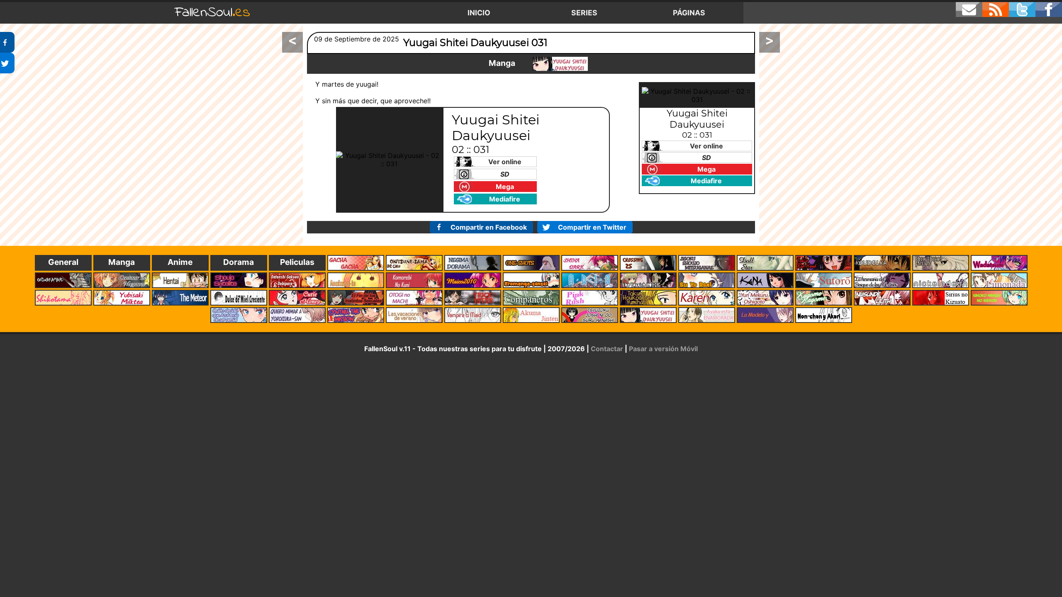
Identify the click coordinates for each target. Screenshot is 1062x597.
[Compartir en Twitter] (7, 63)
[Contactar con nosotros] (969, 9)
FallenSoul (212, 12)
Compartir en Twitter (592, 227)
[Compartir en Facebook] (7, 42)
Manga (502, 63)
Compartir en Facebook (489, 227)
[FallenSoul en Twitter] (1022, 9)
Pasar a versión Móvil (663, 349)
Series (584, 12)
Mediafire (504, 199)
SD (504, 174)
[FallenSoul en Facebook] (1048, 9)
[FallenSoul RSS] (995, 9)
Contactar (607, 349)
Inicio (479, 12)
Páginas (689, 12)
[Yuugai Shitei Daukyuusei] (560, 64)
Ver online (504, 162)
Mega (505, 186)
